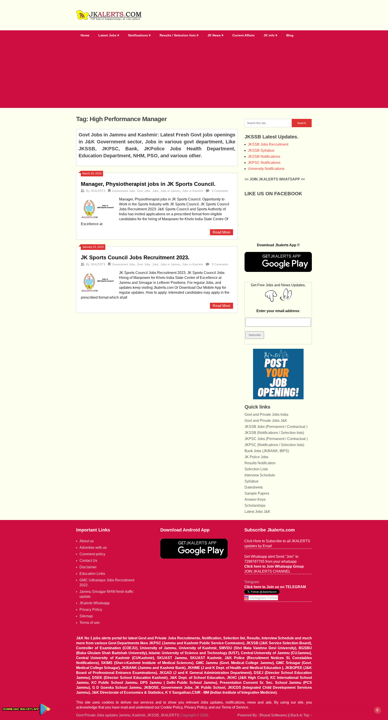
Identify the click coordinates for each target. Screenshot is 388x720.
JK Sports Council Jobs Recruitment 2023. (135, 257)
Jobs (155, 191)
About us (86, 541)
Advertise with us (93, 547)
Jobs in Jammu (170, 191)
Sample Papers (257, 493)
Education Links (92, 574)
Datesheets (254, 487)
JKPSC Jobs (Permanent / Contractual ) (276, 439)
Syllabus (251, 481)
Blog (289, 35)
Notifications (138, 35)
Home (85, 35)
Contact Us (88, 560)
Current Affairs (243, 35)
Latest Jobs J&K (257, 511)
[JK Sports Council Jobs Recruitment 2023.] (98, 281)
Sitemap (86, 616)
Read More (221, 232)
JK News (214, 35)
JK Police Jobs (256, 457)
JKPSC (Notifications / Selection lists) (274, 445)
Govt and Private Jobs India (266, 414)
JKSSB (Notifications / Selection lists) (274, 433)
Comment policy (92, 554)
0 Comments (220, 191)
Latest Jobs (107, 35)
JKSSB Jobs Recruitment (268, 144)
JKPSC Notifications (264, 162)
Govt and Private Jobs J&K (266, 420)
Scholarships (255, 505)
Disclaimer (88, 567)
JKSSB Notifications (264, 156)
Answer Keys (255, 499)
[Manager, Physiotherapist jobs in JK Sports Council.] (98, 208)
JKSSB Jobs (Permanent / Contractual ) (276, 427)
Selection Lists (256, 469)
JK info (269, 35)
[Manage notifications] (377, 710)
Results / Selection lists (178, 35)
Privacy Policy (90, 609)
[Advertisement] (194, 74)
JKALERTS (98, 191)
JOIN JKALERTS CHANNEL (267, 571)
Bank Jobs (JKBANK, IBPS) (267, 451)
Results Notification (260, 463)
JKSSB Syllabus (261, 150)
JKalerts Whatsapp (94, 603)
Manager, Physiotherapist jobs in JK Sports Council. (148, 184)
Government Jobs (123, 191)
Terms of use (89, 622)
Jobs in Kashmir (192, 191)
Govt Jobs (143, 191)
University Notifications (266, 169)
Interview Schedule (260, 475)
